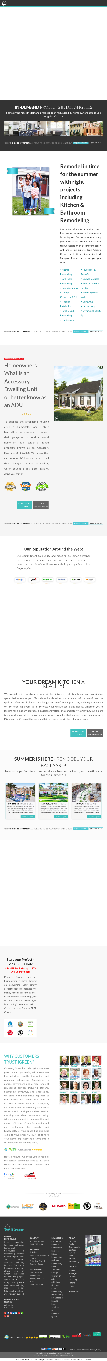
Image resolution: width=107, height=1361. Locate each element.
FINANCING (74, 1291)
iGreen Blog (74, 1261)
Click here (66, 1359)
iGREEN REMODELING (10, 1237)
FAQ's (72, 1350)
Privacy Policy (95, 1350)
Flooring (55, 1285)
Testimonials (74, 1247)
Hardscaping (57, 1294)
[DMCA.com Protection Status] (55, 1336)
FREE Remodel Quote (55, 1313)
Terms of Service (82, 1350)
